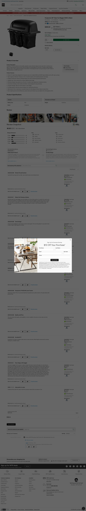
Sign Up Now (54, 260)
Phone (40, 255)
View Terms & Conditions (43, 263)
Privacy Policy (44, 268)
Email (40, 251)
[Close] (70, 239)
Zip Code (66, 251)
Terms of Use (49, 268)
